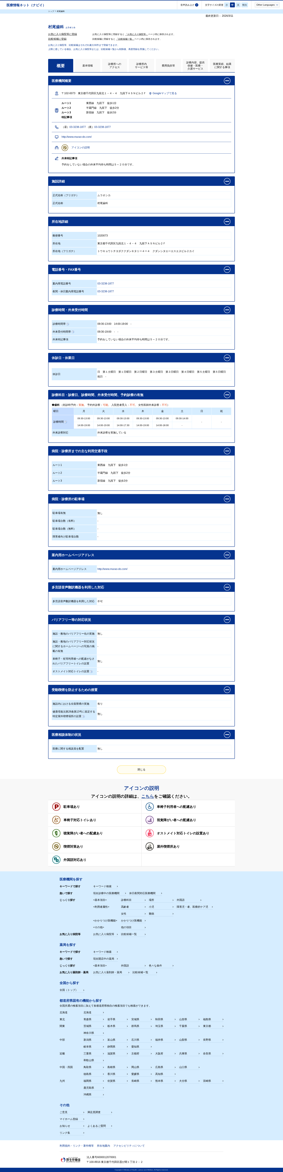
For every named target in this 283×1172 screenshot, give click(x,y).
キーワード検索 (102, 886)
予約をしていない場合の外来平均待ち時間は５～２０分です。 (134, 339)
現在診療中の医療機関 (106, 893)
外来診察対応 (60, 432)
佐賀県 (111, 1080)
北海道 (87, 1012)
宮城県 (135, 1019)
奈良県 (207, 1053)
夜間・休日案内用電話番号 (68, 291)
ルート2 (57, 472)
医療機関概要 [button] (61, 81)
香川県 (111, 1074)
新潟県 (87, 1039)
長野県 (207, 1039)
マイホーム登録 (69, 1119)
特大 (244, 5)
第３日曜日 (172, 371)
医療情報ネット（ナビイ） (26, 5)
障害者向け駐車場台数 (66, 536)
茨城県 (87, 1026)
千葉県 (183, 1026)
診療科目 (126, 900)
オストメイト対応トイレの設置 (71, 671)
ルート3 (57, 480)
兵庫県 (183, 1053)
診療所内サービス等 (141, 65)
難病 (151, 913)
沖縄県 (87, 1094)
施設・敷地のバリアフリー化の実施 (73, 633)
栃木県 (111, 1026)
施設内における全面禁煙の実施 (71, 703)
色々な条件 (155, 965)
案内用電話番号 (62, 283)
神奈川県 (89, 1032)
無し (100, 513)
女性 (123, 913)
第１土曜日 (109, 371)
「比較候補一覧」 (125, 39)
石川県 (135, 1039)
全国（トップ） (69, 990)
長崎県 (135, 1080)
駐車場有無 (59, 513)
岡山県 (135, 1067)
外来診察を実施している (111, 432)
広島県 (159, 1067)
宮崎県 (207, 1080)
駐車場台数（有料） (64, 520)
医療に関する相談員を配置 (68, 748)
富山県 (111, 1039)
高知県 (159, 1074)
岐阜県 (87, 1046)
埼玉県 (159, 1026)
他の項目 (126, 927)
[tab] (60, 65)
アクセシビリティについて (129, 1145)
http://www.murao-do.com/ (77, 136)
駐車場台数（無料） (64, 528)
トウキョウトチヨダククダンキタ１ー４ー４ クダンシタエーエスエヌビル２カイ (145, 251)
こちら (147, 796)
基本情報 (87, 65)
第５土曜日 (203, 371)
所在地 (56, 243)
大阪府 (159, 1053)
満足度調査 (94, 1112)
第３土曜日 (156, 371)
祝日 (100, 376)
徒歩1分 (123, 465)
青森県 (87, 1019)
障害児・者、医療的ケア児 (192, 906)
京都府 (135, 1053)
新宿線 (101, 480)
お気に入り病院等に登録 (62, 34)
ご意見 (63, 1112)
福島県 (207, 1019)
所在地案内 (103, 1145)
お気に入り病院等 (103, 934)
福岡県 (87, 1080)
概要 (61, 65)
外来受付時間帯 (62, 331)
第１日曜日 (125, 371)
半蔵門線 (102, 472)
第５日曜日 (219, 371)
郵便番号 (58, 235)
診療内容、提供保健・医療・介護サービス (195, 65)
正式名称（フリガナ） (66, 195)
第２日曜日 (140, 371)
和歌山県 (89, 1060)
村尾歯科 (102, 203)
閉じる (141, 769)
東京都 (207, 1026)
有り (100, 703)
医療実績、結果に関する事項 (222, 65)
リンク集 (65, 1132)
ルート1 (57, 465)
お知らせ (65, 1126)
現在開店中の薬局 (103, 958)
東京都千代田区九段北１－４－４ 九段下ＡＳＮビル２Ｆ (131, 243)
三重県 (87, 1053)
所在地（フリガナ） (64, 251)
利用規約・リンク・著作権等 (77, 1145)
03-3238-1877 (77, 127)
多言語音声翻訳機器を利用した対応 (73, 601)
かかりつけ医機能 (131, 920)
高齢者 (125, 906)
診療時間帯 (59, 323)
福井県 (159, 1039)
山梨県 (183, 1039)
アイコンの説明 (80, 147)
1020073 (102, 235)
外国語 (181, 900)
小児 (151, 906)
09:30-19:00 (104, 331)
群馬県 (135, 1026)
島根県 (111, 1067)
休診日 (56, 374)
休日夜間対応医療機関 (142, 893)
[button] (267, 4)
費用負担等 (168, 65)
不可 (100, 601)
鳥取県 (87, 1067)
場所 (151, 900)
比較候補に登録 (57, 39)
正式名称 (58, 203)
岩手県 (111, 1019)
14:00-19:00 (121, 323)
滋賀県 (111, 1053)
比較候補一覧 (129, 934)
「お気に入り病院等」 (136, 34)
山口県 (183, 1067)
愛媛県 (135, 1074)
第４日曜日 (187, 371)
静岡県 (111, 1046)
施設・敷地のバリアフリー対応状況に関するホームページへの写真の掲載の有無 (73, 646)
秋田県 (159, 1019)
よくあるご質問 (96, 1126)
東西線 (101, 465)
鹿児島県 (89, 1087)
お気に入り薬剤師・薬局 (107, 972)
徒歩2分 (125, 472)
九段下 (112, 465)
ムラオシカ (104, 195)
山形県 (183, 1019)
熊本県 (159, 1080)
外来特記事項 (60, 339)
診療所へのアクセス (114, 65)
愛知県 (135, 1046)
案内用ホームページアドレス (70, 569)
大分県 (183, 1080)
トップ (51, 11)
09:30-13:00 (104, 323)
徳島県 (87, 1074)
